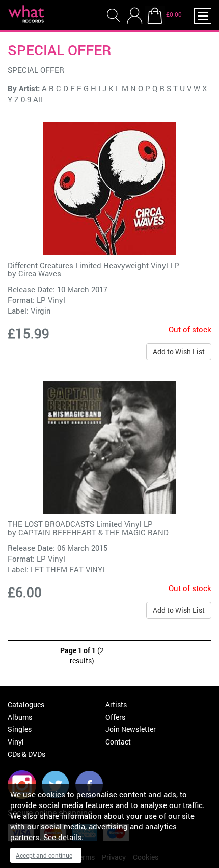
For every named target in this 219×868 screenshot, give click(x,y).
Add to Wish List (179, 351)
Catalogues (26, 704)
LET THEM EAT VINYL (68, 569)
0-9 (26, 99)
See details (62, 837)
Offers (115, 717)
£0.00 (174, 14)
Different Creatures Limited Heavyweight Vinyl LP (93, 265)
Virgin (41, 310)
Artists (116, 704)
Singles (20, 729)
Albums (20, 717)
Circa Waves (39, 273)
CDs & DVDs (26, 754)
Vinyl (16, 742)
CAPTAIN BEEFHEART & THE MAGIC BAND (93, 532)
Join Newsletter (130, 729)
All (37, 99)
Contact (118, 742)
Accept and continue (44, 855)
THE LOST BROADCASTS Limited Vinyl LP (80, 524)
